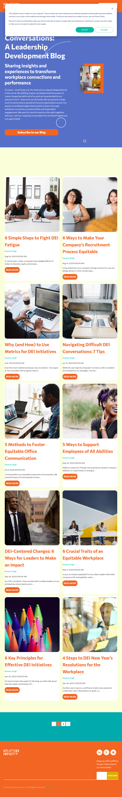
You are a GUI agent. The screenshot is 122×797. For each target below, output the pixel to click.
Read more (12, 270)
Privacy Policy (52, 787)
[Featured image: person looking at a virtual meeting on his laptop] (32, 438)
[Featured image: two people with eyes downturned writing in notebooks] (32, 231)
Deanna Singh (11, 251)
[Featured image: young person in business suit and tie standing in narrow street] (32, 544)
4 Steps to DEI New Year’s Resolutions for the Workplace (88, 664)
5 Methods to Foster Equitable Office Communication (25, 451)
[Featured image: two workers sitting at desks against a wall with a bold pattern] (90, 544)
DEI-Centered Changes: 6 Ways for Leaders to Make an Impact (30, 557)
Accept (84, 30)
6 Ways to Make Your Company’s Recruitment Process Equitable (86, 244)
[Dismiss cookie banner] (112, 9)
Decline (104, 30)
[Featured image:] (32, 651)
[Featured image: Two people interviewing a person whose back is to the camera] (90, 231)
